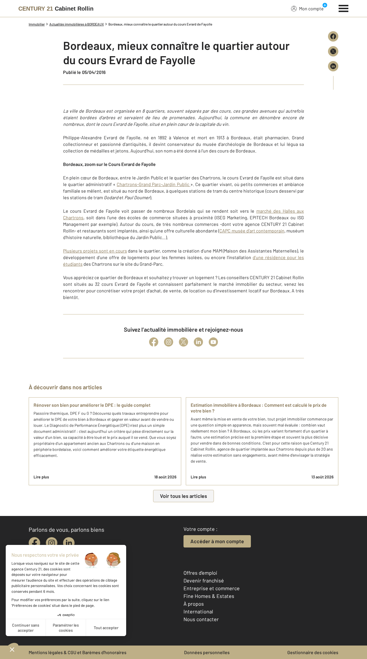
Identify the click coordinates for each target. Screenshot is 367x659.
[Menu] (344, 7)
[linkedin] (69, 543)
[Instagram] (168, 342)
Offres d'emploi (200, 573)
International (198, 611)
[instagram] (51, 543)
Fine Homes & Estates (209, 596)
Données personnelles (207, 652)
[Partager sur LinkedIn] (333, 66)
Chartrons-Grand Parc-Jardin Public (153, 184)
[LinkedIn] (198, 342)
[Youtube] (213, 342)
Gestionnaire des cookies (312, 652)
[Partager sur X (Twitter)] (333, 51)
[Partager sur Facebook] (333, 36)
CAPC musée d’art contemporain (251, 230)
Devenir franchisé (204, 580)
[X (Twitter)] (183, 342)
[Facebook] (153, 342)
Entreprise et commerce (212, 588)
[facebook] (34, 543)
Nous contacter (201, 619)
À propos (194, 604)
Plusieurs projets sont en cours (95, 250)
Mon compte (311, 8)
